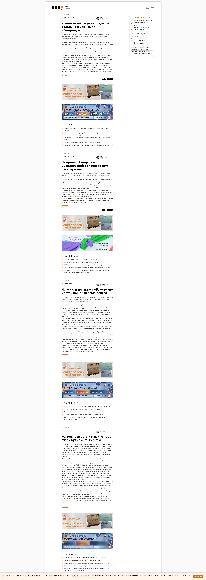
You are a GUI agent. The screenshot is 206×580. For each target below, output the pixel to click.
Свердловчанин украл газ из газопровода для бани (81, 259)
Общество (64, 75)
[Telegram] (108, 79)
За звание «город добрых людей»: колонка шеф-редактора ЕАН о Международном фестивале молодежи (86, 271)
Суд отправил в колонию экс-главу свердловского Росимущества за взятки (87, 138)
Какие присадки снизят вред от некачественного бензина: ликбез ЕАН (141, 53)
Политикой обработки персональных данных (82, 577)
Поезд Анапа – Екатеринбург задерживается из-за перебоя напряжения (88, 145)
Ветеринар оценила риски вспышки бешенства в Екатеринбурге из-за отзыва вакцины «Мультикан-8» (140, 41)
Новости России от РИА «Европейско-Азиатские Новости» (57, 8)
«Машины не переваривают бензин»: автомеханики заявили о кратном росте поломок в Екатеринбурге (87, 569)
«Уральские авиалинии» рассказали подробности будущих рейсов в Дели (139, 35)
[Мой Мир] (110, 79)
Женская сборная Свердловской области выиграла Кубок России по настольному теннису (87, 418)
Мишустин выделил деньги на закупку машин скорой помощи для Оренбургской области (140, 48)
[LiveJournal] (112, 79)
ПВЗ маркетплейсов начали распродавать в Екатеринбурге (84, 265)
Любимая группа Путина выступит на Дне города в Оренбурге (85, 557)
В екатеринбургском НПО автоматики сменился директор (83, 262)
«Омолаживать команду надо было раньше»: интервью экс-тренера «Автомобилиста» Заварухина (87, 134)
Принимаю (198, 576)
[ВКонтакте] (103, 79)
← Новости (65, 14)
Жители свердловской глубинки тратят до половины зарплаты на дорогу (86, 129)
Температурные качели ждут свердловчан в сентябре (82, 142)
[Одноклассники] (105, 79)
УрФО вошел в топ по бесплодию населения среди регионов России (87, 267)
